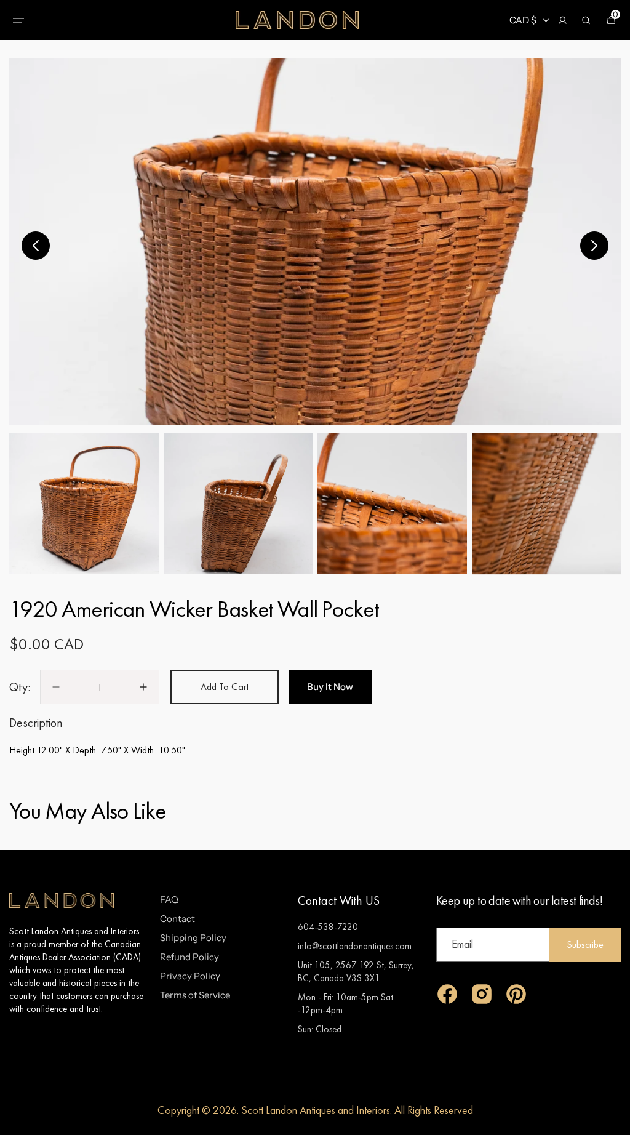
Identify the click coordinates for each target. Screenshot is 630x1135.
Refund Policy (189, 957)
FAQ (169, 899)
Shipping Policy (193, 938)
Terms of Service (195, 995)
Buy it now (330, 686)
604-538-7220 (328, 926)
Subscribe (585, 944)
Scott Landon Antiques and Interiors (315, 1110)
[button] (18, 20)
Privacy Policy (190, 976)
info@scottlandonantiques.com (355, 946)
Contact (177, 918)
